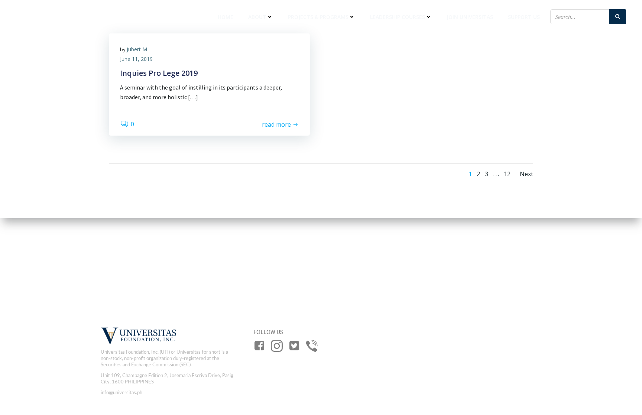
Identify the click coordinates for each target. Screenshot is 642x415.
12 (507, 174)
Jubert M (137, 49)
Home (225, 16)
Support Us (524, 16)
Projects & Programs (318, 16)
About (257, 16)
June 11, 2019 (136, 58)
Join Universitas (470, 16)
